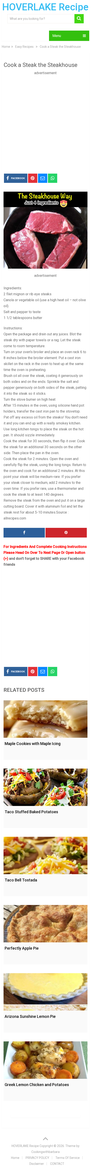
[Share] (24, 533)
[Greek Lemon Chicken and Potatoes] (45, 1059)
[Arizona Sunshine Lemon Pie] (45, 991)
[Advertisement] (45, 121)
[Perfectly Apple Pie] (45, 922)
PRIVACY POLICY (37, 1158)
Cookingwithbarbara (45, 1152)
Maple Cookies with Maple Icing (33, 743)
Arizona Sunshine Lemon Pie (30, 1016)
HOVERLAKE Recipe (45, 7)
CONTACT (57, 1163)
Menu (56, 36)
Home (15, 1158)
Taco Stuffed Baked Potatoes (31, 811)
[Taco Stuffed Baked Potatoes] (45, 786)
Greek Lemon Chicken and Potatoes (37, 1084)
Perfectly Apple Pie (22, 948)
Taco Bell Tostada (21, 880)
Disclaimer (36, 1163)
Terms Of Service (67, 1158)
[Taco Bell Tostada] (45, 854)
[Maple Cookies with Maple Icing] (45, 718)
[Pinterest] (66, 533)
